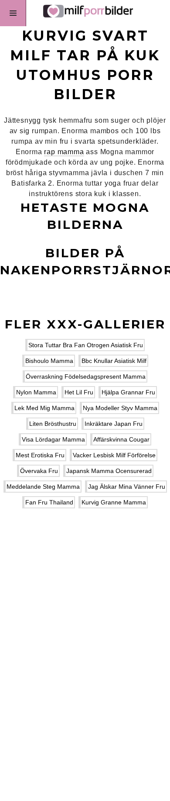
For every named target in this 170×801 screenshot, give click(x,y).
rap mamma (64, 151)
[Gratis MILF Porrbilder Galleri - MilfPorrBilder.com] (85, 13)
